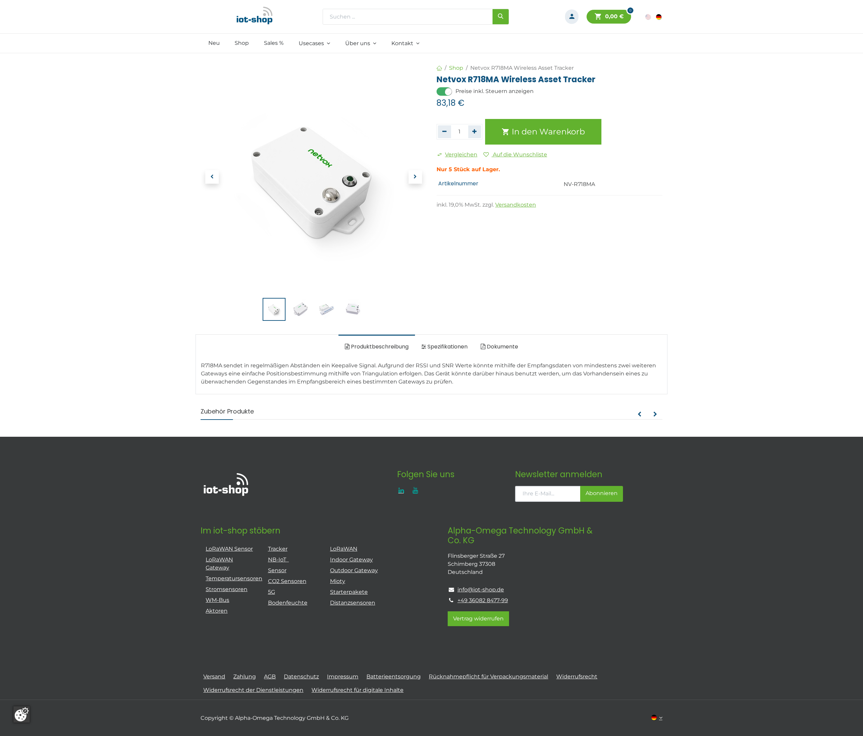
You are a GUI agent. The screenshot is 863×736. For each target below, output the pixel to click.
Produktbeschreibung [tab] (379, 346)
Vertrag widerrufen (478, 618)
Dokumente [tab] (501, 346)
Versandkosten (515, 205)
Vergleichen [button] (461, 154)
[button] (212, 177)
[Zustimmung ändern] (21, 714)
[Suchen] (501, 16)
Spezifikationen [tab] (447, 346)
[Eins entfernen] (444, 131)
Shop (456, 68)
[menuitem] (214, 43)
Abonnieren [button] (602, 493)
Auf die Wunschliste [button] (519, 154)
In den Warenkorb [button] (547, 131)
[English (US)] (648, 16)
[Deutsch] (659, 16)
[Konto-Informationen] (571, 16)
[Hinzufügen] (474, 131)
